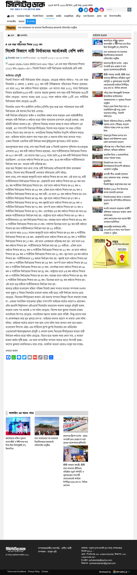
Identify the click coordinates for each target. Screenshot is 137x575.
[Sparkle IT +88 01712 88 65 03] (121, 572)
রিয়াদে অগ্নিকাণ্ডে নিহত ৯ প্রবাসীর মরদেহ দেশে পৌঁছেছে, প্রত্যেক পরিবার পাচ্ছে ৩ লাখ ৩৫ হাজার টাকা (117, 126)
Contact (44, 571)
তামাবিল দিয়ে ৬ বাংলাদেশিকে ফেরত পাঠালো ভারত (116, 156)
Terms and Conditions (16, 571)
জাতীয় (58, 16)
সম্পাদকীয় (11, 21)
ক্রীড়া (78, 16)
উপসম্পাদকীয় (115, 16)
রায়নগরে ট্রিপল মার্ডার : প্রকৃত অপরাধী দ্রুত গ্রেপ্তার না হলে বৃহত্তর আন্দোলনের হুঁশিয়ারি (75, 439)
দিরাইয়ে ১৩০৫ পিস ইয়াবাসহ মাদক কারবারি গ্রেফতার (116, 191)
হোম (12, 16)
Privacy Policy (34, 571)
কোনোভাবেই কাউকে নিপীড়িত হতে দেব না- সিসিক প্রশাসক (75, 475)
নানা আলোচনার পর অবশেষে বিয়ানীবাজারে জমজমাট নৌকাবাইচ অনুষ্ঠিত (46, 442)
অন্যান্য (21, 21)
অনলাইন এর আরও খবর (21, 413)
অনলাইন (49, 16)
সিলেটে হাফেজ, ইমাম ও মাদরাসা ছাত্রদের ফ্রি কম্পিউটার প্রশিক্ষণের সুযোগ (117, 200)
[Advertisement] (47, 387)
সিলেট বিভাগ (38, 16)
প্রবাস (99, 16)
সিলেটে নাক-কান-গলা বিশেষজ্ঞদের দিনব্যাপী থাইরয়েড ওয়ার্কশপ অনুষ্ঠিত (117, 166)
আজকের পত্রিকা (23, 16)
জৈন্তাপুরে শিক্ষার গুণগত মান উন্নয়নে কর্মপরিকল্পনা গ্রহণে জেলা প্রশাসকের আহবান (115, 139)
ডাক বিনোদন (88, 16)
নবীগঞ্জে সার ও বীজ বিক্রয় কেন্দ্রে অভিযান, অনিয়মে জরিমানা (117, 148)
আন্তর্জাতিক (68, 16)
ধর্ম (105, 16)
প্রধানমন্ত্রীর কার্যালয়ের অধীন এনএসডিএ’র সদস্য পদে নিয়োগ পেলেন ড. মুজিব (117, 230)
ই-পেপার (31, 21)
